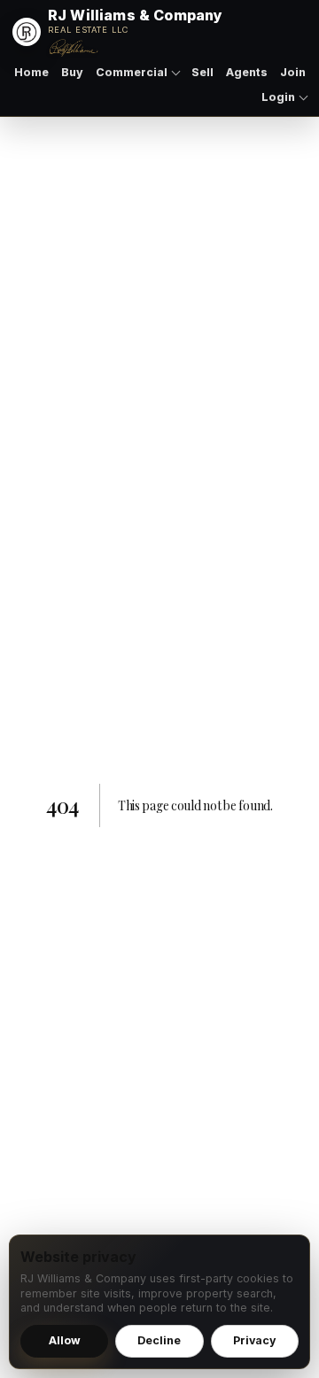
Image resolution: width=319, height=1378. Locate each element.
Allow (65, 1340)
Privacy (254, 1340)
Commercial (131, 72)
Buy (72, 72)
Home (31, 72)
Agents (247, 72)
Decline (159, 1340)
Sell (202, 72)
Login (278, 97)
